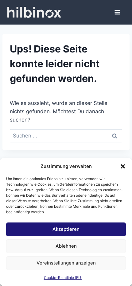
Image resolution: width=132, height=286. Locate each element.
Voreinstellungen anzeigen (66, 263)
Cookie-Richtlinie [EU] (63, 277)
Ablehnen (66, 246)
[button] (123, 166)
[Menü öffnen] (117, 12)
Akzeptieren (66, 229)
